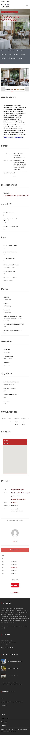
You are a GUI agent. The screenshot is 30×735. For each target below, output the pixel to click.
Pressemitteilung (5, 718)
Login (8, 1)
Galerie (2, 50)
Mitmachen (3, 1)
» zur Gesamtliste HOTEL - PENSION (9, 683)
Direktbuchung (20, 50)
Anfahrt (7, 443)
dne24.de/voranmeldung (9, 622)
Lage (10, 54)
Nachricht (15, 541)
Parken (16, 54)
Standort (21, 58)
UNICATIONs (19, 626)
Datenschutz (4, 721)
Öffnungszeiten (12, 58)
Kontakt (3, 62)
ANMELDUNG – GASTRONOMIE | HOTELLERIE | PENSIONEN (12, 703)
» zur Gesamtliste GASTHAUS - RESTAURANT (11, 685)
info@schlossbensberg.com (17, 489)
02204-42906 (14, 502)
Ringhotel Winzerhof (13, 668)
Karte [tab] (7, 440)
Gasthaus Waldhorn (13, 676)
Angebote (3, 58)
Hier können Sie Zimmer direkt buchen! (13, 137)
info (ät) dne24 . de (9, 647)
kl (15, 539)
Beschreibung (11, 50)
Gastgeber (23, 54)
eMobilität (3, 54)
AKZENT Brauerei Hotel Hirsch (15, 661)
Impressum (3, 725)
